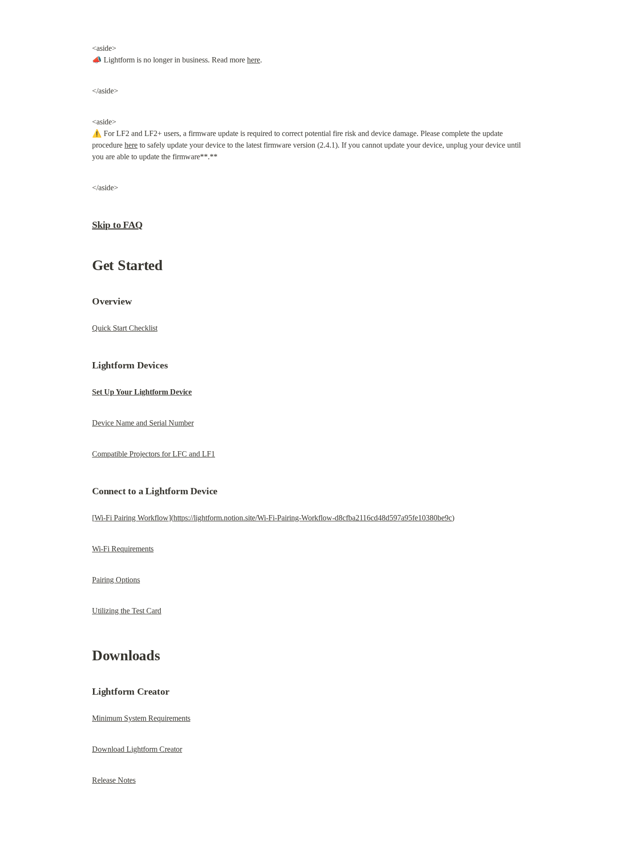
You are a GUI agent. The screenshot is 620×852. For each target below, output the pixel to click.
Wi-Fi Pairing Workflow (131, 518)
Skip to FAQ (117, 224)
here (253, 60)
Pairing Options (116, 580)
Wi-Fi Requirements (123, 549)
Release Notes (114, 780)
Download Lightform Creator (137, 749)
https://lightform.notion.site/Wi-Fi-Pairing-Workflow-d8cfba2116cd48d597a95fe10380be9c (312, 518)
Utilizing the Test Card (126, 611)
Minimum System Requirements (141, 718)
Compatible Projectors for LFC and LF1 (153, 454)
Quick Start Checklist (124, 328)
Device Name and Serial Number (143, 423)
